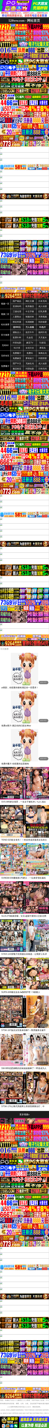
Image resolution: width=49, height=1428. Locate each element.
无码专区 (5, 356)
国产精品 (17, 301)
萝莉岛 (42, 348)
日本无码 (42, 301)
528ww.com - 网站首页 (24, 20)
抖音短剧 (17, 343)
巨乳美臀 (42, 311)
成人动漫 (42, 306)
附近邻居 (17, 322)
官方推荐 (5, 335)
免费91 (30, 353)
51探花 (42, 343)
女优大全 (30, 348)
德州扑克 (42, 332)
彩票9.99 (17, 337)
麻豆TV (29, 343)
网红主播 (30, 301)
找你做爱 (42, 322)
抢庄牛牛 (30, 332)
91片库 (17, 348)
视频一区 (5, 304)
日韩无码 (42, 369)
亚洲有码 (17, 306)
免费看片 (17, 353)
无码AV (5, 345)
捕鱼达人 (17, 332)
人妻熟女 (17, 317)
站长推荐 (5, 324)
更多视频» (24, 1114)
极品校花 (17, 369)
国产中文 (17, 363)
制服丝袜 (30, 317)
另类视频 (42, 317)
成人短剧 (42, 363)
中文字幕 (30, 311)
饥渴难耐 (30, 322)
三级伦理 (17, 311)
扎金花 (30, 337)
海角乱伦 (42, 353)
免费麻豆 (17, 358)
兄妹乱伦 (30, 363)
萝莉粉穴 (30, 358)
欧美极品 (30, 306)
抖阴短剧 (30, 369)
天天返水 (42, 337)
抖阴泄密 (42, 358)
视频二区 (5, 314)
